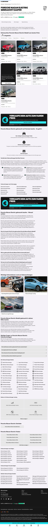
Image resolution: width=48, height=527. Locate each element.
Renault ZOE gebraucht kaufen (6, 479)
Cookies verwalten (10, 509)
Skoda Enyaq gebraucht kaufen (22, 484)
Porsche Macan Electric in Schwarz (12, 442)
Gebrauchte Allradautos (21, 188)
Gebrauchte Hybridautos (36, 186)
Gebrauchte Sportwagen (36, 192)
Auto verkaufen (11, 124)
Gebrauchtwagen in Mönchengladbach (24, 462)
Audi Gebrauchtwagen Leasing (36, 405)
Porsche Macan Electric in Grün (35, 437)
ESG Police (15, 509)
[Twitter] (3, 499)
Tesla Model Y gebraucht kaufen (6, 483)
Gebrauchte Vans (4, 190)
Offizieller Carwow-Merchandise (26, 494)
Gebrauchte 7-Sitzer (4, 192)
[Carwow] (4, 1)
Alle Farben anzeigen (23, 445)
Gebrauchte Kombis (20, 190)
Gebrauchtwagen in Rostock (37, 454)
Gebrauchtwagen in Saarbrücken (38, 456)
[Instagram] (6, 499)
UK (5, 511)
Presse (42, 490)
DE (2, 511)
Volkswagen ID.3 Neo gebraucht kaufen (39, 476)
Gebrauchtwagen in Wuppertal (38, 458)
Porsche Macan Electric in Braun (36, 434)
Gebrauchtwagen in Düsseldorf (6, 460)
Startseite (2, 4)
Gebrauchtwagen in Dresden (6, 458)
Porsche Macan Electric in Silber (35, 442)
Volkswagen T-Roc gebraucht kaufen (39, 481)
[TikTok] (11, 499)
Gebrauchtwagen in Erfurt (5, 462)
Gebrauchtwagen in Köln (21, 456)
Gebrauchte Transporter (5, 186)
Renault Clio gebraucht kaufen (22, 476)
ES (8, 511)
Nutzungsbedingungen (4, 509)
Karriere (42, 491)
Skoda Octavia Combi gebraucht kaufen (39, 483)
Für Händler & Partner (44, 493)
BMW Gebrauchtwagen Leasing (12, 414)
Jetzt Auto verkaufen (28, 122)
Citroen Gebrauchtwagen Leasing (35, 414)
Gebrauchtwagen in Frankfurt (22, 451)
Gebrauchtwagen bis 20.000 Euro (23, 468)
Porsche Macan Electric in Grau (12, 437)
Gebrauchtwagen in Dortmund (6, 456)
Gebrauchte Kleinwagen (21, 192)
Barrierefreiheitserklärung (25, 509)
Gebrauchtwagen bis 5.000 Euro (22, 470)
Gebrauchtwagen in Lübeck (22, 460)
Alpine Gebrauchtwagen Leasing (12, 405)
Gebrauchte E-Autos (36, 188)
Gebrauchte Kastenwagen (5, 188)
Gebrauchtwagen (8, 4)
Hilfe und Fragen (4, 490)
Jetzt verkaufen (8, 83)
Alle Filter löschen (4, 38)
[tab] (6, 22)
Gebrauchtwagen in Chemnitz (6, 454)
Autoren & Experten (24, 493)
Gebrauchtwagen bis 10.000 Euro (7, 468)
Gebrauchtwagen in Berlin (5, 451)
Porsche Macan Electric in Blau (12, 434)
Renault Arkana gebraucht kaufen (38, 479)
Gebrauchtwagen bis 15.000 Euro (7, 470)
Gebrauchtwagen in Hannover (22, 454)
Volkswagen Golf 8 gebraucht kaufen (23, 482)
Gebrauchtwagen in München (37, 451)
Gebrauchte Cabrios (36, 190)
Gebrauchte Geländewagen (22, 186)
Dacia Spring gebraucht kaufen (6, 481)
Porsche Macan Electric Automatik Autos (12, 426)
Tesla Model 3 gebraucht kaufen (6, 476)
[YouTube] (8, 499)
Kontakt (23, 491)
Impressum (31, 509)
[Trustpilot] (19, 17)
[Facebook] (1, 499)
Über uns (23, 490)
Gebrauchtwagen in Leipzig (22, 458)
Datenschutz (19, 509)
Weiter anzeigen (23, 418)
